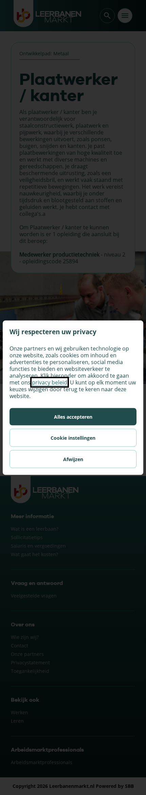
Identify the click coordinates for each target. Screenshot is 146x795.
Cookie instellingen (73, 437)
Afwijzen (73, 459)
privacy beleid (49, 382)
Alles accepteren (73, 416)
